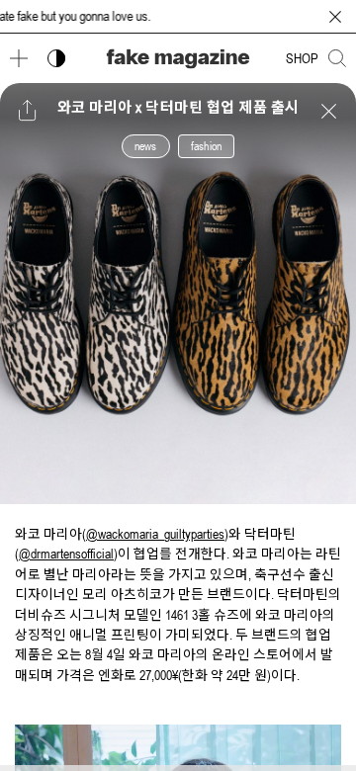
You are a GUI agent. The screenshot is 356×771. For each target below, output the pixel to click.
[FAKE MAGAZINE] (178, 58)
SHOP (302, 58)
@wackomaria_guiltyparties (155, 534)
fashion (206, 146)
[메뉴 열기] (19, 58)
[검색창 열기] (337, 58)
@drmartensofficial (66, 553)
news (145, 146)
